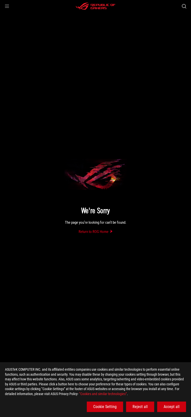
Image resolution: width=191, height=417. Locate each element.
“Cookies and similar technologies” (103, 394)
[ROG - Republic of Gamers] (95, 6)
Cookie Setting (105, 406)
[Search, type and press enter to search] (184, 6)
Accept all (172, 406)
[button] (7, 6)
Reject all (140, 406)
